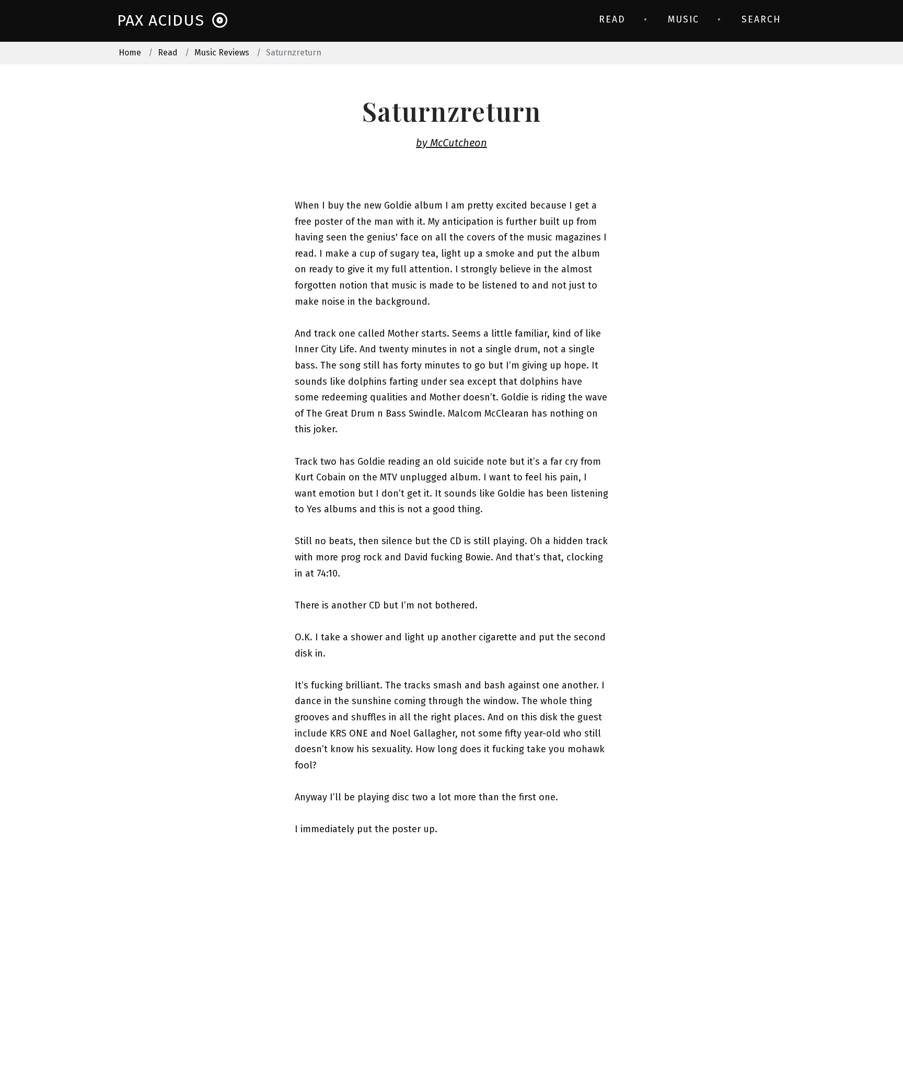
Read (612, 19)
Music (683, 19)
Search (761, 19)
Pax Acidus (160, 20)
